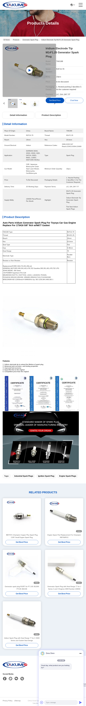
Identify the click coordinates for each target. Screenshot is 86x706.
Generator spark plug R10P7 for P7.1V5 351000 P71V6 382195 (22, 588)
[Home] (15, 667)
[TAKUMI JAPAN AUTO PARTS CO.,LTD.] (15, 5)
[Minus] (80, 653)
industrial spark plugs (23, 476)
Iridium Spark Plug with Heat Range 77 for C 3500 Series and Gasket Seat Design (22, 639)
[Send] (80, 702)
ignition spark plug (46, 476)
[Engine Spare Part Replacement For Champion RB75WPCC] (64, 516)
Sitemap (18, 701)
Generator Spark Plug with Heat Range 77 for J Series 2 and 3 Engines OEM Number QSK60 (64, 588)
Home (7, 40)
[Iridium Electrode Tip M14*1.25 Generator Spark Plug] (29, 70)
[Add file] (41, 702)
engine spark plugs (67, 476)
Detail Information (18, 115)
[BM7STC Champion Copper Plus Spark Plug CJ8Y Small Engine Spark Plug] (22, 516)
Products (16, 40)
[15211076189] (22, 678)
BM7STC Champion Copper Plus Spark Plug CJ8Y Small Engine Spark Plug (22, 536)
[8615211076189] (11, 678)
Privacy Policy (7, 701)
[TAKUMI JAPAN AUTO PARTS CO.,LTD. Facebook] (5, 678)
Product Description (51, 115)
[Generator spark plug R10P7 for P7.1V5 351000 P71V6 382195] (22, 567)
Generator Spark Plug (30, 40)
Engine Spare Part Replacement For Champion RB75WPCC (64, 536)
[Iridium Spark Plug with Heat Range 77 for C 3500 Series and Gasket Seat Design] (22, 619)
